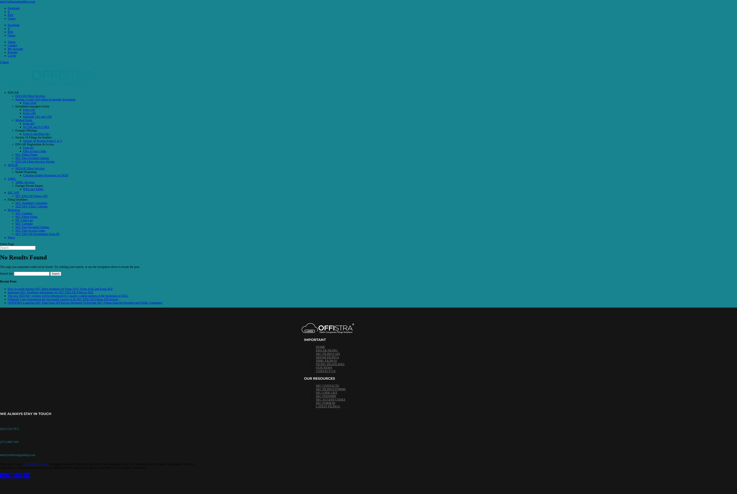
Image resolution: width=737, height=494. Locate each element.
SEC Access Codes (330, 399)
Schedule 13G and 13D (37, 116)
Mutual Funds (23, 120)
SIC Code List (24, 220)
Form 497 (29, 123)
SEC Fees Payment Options (32, 158)
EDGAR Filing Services (30, 96)
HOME (320, 347)
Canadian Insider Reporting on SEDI (45, 175)
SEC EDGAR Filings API (31, 196)
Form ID (28, 147)
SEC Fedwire (326, 396)
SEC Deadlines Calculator (31, 203)
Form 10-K (30, 103)
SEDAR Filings (327, 357)
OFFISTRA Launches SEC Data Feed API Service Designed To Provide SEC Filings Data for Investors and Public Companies (85, 302)
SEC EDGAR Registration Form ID (37, 234)
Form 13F (29, 109)
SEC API (13, 192)
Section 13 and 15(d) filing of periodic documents (45, 99)
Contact (12, 45)
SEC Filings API (328, 354)
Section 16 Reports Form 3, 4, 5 (42, 140)
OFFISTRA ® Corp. (35, 464)
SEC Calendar (24, 223)
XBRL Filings (326, 360)
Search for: (6, 273)
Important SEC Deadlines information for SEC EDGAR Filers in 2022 (50, 292)
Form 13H (29, 113)
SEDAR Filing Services (30, 168)
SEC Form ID (325, 403)
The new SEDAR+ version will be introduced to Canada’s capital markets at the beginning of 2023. (68, 295)
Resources (14, 210)
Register (13, 52)
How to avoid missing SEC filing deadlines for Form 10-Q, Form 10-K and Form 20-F (60, 289)
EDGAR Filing (327, 350)
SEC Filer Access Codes (30, 230)
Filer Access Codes (34, 151)
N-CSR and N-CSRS (36, 127)
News (11, 237)
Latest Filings (328, 406)
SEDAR (13, 165)
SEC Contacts (23, 213)
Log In (12, 55)
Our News (324, 367)
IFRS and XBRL (33, 189)
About (11, 42)
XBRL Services (25, 182)
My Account (15, 48)
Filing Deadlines (330, 364)
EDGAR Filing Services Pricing (35, 161)
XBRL (12, 178)
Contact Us (325, 371)
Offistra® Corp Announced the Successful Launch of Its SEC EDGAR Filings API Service (63, 299)
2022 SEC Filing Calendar (31, 206)
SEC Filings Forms (331, 389)
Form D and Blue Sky (36, 134)
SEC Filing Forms (26, 154)
